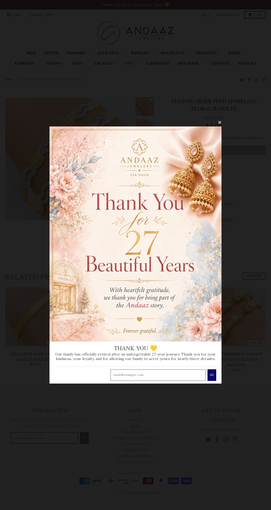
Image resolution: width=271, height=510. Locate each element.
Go (212, 375)
